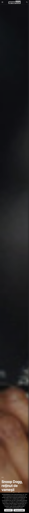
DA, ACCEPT (8, 510)
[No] (27, 503)
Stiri (2, 477)
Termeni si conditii (19, 510)
